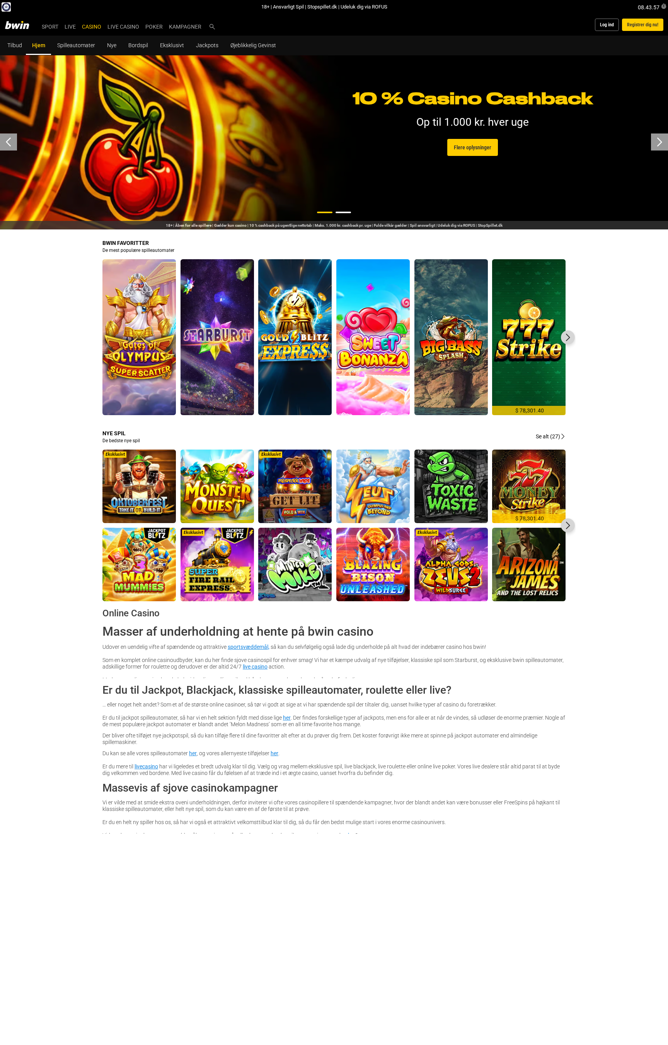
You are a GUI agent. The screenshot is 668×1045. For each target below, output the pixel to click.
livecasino (146, 766)
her (287, 717)
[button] (324, 212)
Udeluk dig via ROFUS (364, 6)
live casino (255, 666)
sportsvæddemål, (248, 646)
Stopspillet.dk (322, 6)
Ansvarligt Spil (288, 6)
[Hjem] (22, 24)
